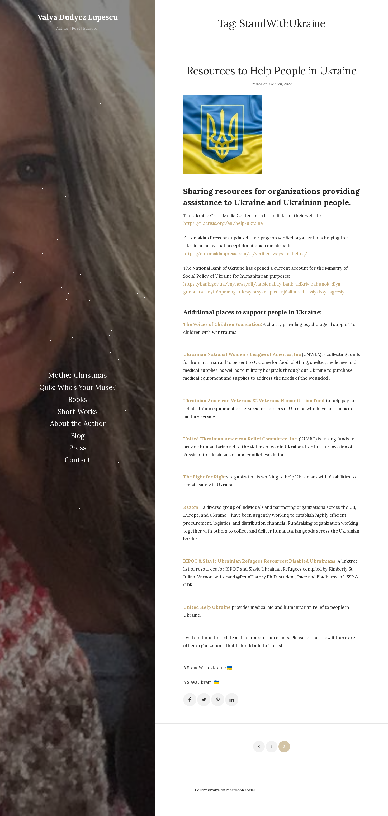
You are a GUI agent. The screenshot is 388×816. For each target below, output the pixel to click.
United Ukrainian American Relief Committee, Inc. (240, 439)
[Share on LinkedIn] (231, 699)
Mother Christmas (77, 375)
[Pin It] (217, 699)
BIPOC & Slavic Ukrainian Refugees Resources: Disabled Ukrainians (260, 561)
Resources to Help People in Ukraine (272, 70)
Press (78, 447)
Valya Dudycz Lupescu (77, 17)
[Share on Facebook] (189, 699)
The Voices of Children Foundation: (222, 324)
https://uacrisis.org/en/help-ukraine (223, 223)
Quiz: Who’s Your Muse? (77, 387)
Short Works (78, 411)
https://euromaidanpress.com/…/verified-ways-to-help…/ (245, 254)
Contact (78, 460)
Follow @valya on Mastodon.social (225, 789)
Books (77, 399)
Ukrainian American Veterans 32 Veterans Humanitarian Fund (254, 401)
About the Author (78, 423)
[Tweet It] (203, 699)
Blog (78, 435)
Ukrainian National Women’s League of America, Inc (242, 354)
